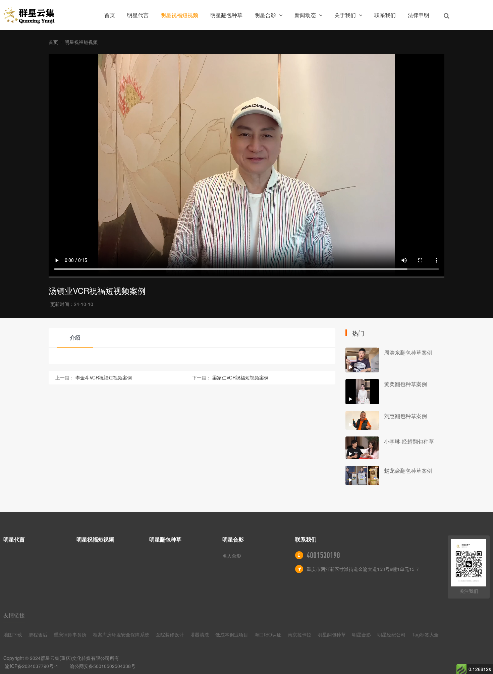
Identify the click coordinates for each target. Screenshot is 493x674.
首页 (109, 15)
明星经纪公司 (391, 634)
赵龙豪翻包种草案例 (408, 470)
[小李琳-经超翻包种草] (362, 447)
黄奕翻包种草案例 (405, 384)
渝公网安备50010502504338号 (102, 666)
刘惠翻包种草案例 (405, 416)
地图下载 (12, 634)
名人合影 (231, 555)
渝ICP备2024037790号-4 (31, 666)
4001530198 (323, 555)
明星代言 (138, 15)
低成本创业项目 (231, 634)
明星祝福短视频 (179, 15)
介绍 (75, 337)
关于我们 (345, 15)
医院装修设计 (170, 634)
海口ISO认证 (268, 634)
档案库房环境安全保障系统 (121, 634)
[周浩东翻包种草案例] (362, 360)
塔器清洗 (199, 634)
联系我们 (385, 15)
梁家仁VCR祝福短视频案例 (240, 377)
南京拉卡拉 (299, 634)
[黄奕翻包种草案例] (362, 391)
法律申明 (418, 15)
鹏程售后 (38, 634)
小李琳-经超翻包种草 (409, 441)
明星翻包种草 (226, 15)
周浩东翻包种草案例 (408, 352)
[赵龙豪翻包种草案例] (362, 475)
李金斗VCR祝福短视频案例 (103, 377)
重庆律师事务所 (70, 634)
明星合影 (266, 15)
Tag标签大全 (425, 634)
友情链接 (14, 615)
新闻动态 (305, 15)
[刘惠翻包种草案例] (362, 420)
